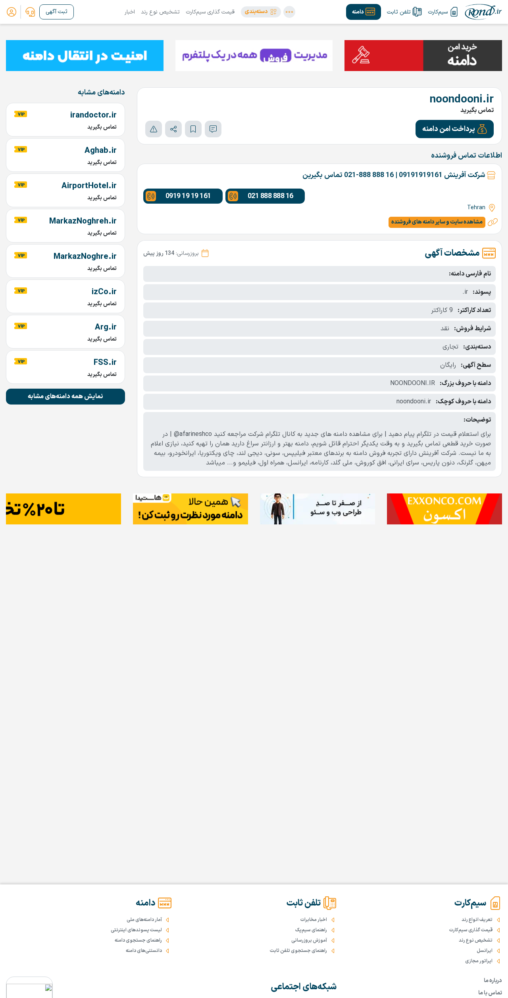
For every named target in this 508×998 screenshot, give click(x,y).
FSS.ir (105, 363)
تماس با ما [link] (490, 993)
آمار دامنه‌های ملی (144, 919)
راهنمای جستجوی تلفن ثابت (298, 950)
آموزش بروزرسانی (309, 940)
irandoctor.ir (93, 115)
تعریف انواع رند (477, 919)
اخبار (130, 12)
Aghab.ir (101, 151)
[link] (30, 12)
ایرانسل (485, 950)
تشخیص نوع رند (160, 12)
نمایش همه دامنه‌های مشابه (65, 396)
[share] (173, 129)
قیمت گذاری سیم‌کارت (210, 12)
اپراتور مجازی (479, 961)
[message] (213, 129)
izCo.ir (104, 292)
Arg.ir (106, 327)
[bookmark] (193, 129)
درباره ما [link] (493, 981)
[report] (153, 129)
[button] (261, 12)
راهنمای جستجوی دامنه (138, 940)
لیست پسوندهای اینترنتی (136, 930)
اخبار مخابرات (313, 919)
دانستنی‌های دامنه (144, 950)
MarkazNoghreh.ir (83, 221)
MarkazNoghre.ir (85, 257)
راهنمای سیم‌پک (311, 930)
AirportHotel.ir (89, 186)
